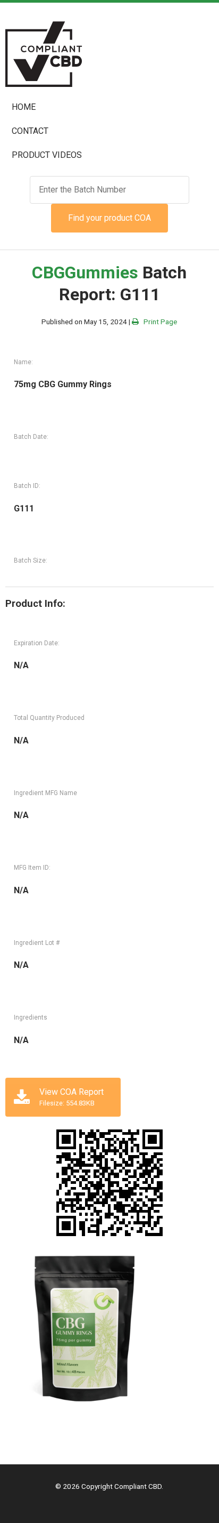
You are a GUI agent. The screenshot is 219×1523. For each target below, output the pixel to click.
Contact (30, 131)
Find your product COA (109, 218)
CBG (48, 272)
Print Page (158, 321)
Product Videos (47, 155)
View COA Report (71, 1097)
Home (24, 107)
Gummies (101, 272)
